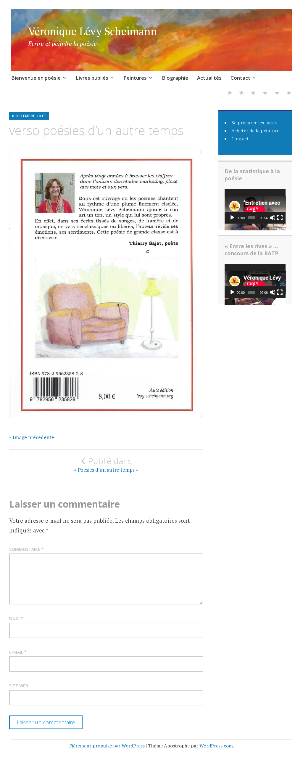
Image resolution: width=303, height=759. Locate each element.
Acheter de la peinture (255, 130)
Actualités (209, 77)
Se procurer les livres (254, 122)
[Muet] (272, 218)
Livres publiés (92, 77)
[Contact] (289, 93)
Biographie (175, 77)
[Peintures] (253, 93)
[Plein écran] (280, 218)
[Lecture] (232, 218)
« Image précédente (31, 437)
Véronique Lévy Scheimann (92, 31)
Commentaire (26, 549)
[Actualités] (277, 93)
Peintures (135, 77)
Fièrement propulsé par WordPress (107, 745)
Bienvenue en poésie (36, 77)
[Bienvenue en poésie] (230, 93)
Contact (240, 77)
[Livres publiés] (241, 93)
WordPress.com (216, 745)
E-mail (18, 652)
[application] (255, 206)
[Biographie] (265, 93)
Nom (16, 618)
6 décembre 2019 (29, 115)
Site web (18, 686)
